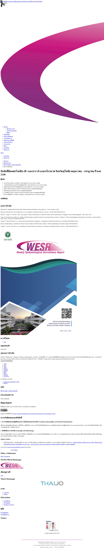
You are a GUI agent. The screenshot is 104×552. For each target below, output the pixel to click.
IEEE (5, 372)
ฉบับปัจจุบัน (7, 134)
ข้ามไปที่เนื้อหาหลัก (6, 1)
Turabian (6, 374)
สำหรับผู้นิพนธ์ (4, 512)
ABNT (5, 368)
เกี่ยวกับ (6, 127)
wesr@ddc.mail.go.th (48, 547)
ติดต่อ (8, 132)
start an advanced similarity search (15, 447)
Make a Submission (5, 456)
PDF (5, 342)
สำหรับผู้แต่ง (7, 503)
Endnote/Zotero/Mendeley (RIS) (11, 382)
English (5, 494)
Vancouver (6, 376)
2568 (2, 475)
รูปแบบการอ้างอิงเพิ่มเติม (6, 361)
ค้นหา (5, 146)
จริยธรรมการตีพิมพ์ (9, 140)
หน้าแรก (6, 161)
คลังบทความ (7, 163)
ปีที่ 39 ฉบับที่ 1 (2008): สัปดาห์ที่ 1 (12, 164)
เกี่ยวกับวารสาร (11, 128)
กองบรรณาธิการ (8, 142)
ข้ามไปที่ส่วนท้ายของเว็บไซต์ (34, 1)
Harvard (6, 370)
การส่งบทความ (8, 138)
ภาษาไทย (6, 492)
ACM (5, 363)
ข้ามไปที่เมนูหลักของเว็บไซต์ (19, 1)
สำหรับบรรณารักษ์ (9, 504)
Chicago (6, 369)
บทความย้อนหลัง (8, 136)
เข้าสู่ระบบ (6, 149)
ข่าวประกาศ (7, 144)
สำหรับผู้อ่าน (7, 501)
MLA (5, 373)
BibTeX (6, 383)
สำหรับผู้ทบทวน (5, 514)
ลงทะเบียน (6, 147)
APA (5, 366)
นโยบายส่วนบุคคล (12, 130)
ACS (5, 365)
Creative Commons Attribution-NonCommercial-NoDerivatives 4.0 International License (34, 413)
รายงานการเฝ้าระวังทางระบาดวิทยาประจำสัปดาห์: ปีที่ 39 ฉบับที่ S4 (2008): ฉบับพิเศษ (52, 444)
